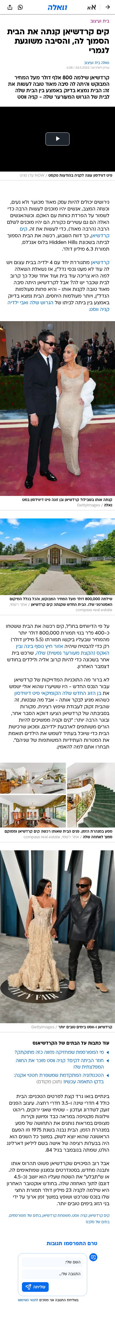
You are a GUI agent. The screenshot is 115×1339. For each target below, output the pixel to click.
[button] (91, 7)
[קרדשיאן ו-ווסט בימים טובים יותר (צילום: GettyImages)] (57, 941)
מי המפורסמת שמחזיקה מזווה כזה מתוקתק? (59, 1052)
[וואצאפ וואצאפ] (20, 7)
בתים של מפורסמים (25, 1216)
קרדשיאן (100, 262)
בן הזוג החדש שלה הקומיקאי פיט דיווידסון (57, 693)
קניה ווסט (79, 1216)
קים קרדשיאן (99, 1216)
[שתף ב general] (10, 7)
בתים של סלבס (97, 1222)
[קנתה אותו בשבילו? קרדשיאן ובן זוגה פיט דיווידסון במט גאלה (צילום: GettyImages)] (57, 415)
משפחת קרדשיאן (57, 1216)
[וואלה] (57, 7)
